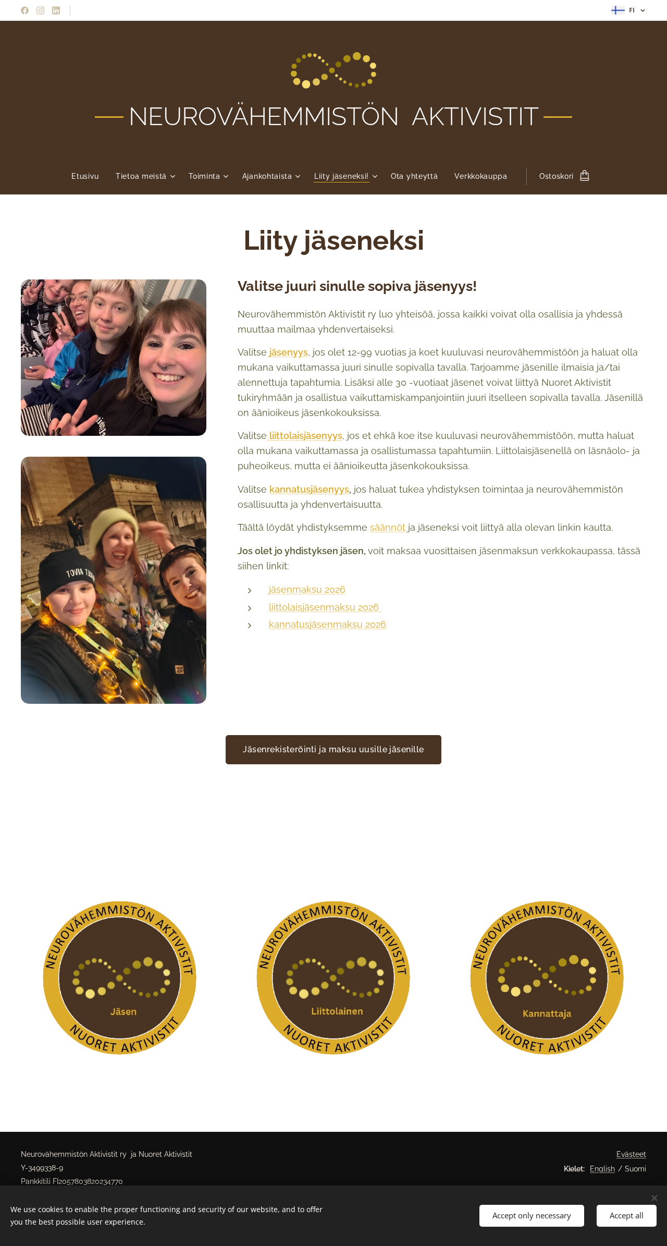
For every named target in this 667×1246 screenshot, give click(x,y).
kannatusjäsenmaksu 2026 (327, 624)
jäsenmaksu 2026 (307, 589)
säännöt (389, 527)
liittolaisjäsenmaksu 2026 (325, 607)
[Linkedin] (56, 10)
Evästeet (631, 1154)
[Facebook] (24, 10)
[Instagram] (40, 10)
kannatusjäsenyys (309, 489)
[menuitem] (89, 176)
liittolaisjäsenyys (305, 435)
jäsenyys (288, 352)
